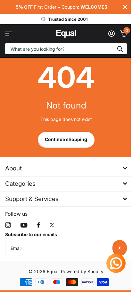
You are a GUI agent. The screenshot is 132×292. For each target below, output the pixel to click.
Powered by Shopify (82, 271)
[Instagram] (8, 225)
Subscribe (119, 248)
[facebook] (38, 225)
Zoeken (120, 48)
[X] (52, 225)
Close (125, 7)
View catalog (8, 33)
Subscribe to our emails (31, 234)
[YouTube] (24, 225)
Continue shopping (66, 139)
